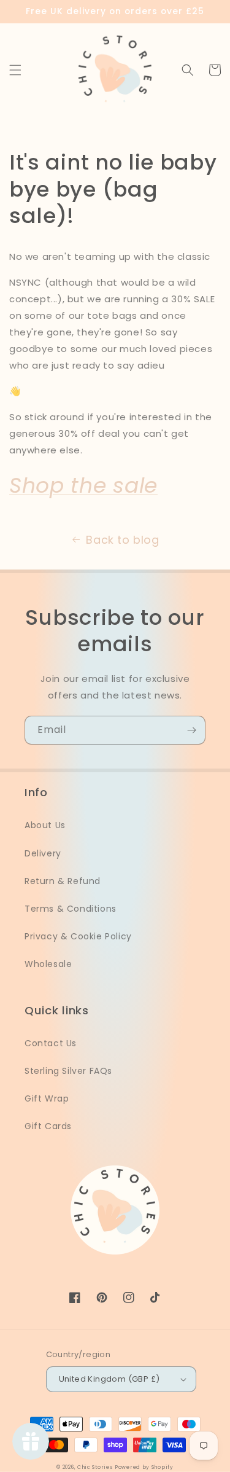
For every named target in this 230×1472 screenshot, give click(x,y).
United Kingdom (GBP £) (109, 1379)
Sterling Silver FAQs (68, 1071)
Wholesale (48, 964)
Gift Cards (48, 1126)
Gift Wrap (47, 1098)
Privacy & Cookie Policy (78, 936)
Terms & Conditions (71, 908)
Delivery (43, 853)
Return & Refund (63, 881)
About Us (45, 825)
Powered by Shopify (144, 1467)
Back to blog (122, 539)
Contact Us (51, 1043)
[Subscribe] (191, 730)
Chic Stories (94, 1467)
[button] (15, 70)
